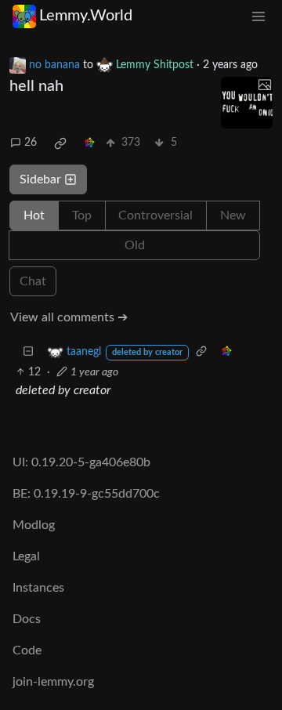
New (233, 215)
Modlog (34, 525)
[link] (60, 143)
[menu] (258, 16)
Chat (33, 281)
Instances (38, 587)
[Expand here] (247, 103)
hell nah (36, 86)
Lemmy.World (85, 16)
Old (135, 245)
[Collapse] (28, 352)
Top (82, 215)
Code (27, 650)
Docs (27, 619)
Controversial (155, 215)
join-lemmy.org (53, 682)
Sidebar (40, 179)
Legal (26, 556)
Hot (34, 215)
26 (30, 142)
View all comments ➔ (69, 317)
